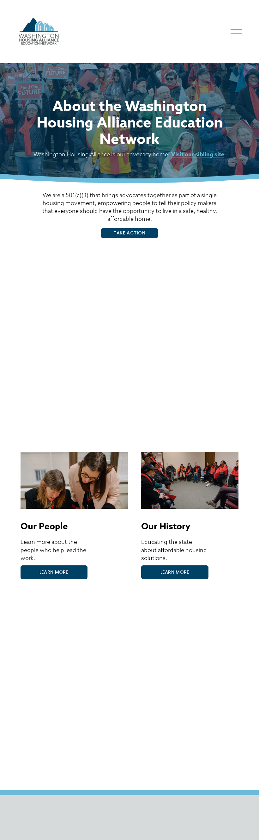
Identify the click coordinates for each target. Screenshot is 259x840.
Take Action (129, 233)
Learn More (54, 572)
